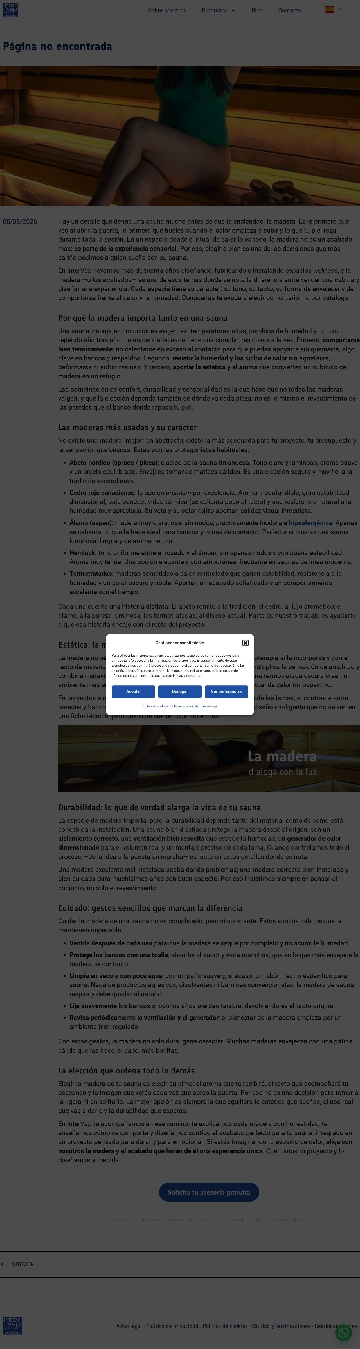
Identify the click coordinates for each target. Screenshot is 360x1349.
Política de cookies (155, 706)
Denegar (180, 691)
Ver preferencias (226, 691)
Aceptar (133, 691)
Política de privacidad (185, 706)
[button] (245, 643)
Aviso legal (210, 706)
